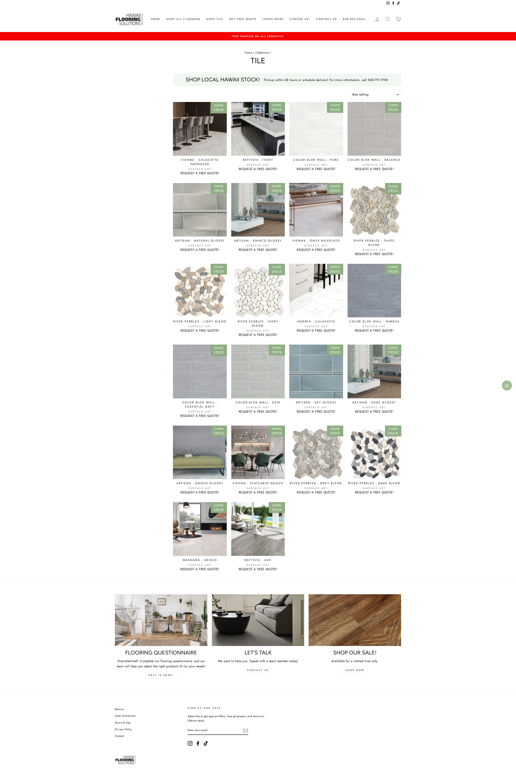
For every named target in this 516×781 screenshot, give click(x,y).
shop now (354, 670)
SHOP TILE (214, 19)
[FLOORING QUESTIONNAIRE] (161, 620)
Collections (262, 53)
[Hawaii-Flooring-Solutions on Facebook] (198, 743)
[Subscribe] (245, 730)
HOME (155, 19)
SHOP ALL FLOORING (183, 19)
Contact (119, 736)
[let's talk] (258, 620)
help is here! (161, 675)
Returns (119, 709)
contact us (258, 670)
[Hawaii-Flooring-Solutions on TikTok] (205, 743)
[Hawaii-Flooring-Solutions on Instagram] (190, 743)
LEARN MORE (273, 19)
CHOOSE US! (300, 19)
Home (248, 53)
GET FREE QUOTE (243, 19)
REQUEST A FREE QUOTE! (199, 173)
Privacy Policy (123, 729)
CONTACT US (326, 19)
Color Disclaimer (125, 716)
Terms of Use (123, 723)
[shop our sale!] (355, 620)
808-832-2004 (354, 19)
